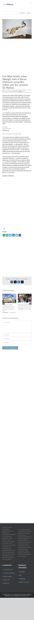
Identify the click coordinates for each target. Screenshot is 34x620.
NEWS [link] (24, 91)
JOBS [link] (20, 575)
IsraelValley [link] (15, 594)
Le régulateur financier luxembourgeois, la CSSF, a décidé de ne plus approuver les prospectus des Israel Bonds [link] (8, 307)
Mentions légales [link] (7, 576)
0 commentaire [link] (12, 312)
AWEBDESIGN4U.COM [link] (9, 595)
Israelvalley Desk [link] (7, 91)
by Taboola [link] (5, 127)
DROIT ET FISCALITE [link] (24, 582)
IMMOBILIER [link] (22, 578)
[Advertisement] (17, 58)
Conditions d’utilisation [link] (9, 573)
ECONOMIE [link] (22, 572)
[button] (3, 303)
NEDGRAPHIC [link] (17, 595)
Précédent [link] (22, 13)
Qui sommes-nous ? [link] (8, 569)
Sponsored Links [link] (6, 128)
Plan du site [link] (6, 583)
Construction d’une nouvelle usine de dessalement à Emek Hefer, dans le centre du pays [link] (24, 306)
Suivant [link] (28, 13)
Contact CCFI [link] (6, 580)
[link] (8, 4)
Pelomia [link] (27, 595)
